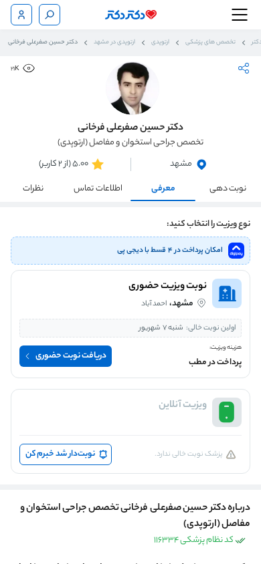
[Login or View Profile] (21, 14)
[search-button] (49, 14)
